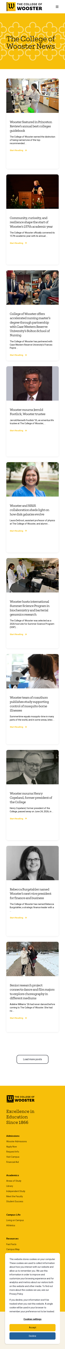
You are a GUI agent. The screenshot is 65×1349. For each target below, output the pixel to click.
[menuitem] (16, 1141)
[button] (32, 1059)
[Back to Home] (24, 6)
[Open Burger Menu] (57, 6)
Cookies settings (32, 1319)
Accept (32, 1327)
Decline (32, 1336)
